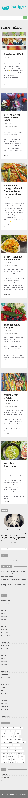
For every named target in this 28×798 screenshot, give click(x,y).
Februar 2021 (4, 607)
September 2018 (5, 645)
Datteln (18, 730)
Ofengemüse (5, 753)
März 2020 (4, 620)
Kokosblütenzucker (6, 745)
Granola (4, 736)
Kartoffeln (17, 742)
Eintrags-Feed (5, 777)
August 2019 (4, 623)
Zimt (23, 762)
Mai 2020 (3, 613)
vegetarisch (4, 762)
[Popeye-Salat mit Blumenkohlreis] (14, 243)
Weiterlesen (7, 84)
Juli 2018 (3, 652)
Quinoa (3, 756)
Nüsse (21, 750)
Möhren (16, 750)
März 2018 (4, 665)
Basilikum (15, 727)
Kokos (23, 742)
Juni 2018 (3, 655)
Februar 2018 (4, 668)
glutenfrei (18, 733)
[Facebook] (11, 560)
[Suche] (25, 549)
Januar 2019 (4, 632)
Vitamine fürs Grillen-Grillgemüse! (11, 397)
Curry (13, 730)
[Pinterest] (14, 560)
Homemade (13, 739)
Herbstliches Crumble (7, 576)
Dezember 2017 (5, 674)
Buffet (7, 730)
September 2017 (5, 684)
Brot (3, 730)
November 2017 (5, 677)
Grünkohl (10, 736)
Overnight (13, 753)
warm (18, 762)
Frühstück (4, 733)
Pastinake (20, 753)
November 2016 (5, 716)
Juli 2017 (3, 690)
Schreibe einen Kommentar (10, 60)
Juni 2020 (4, 610)
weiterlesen (14, 542)
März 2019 (4, 629)
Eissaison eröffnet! (13, 54)
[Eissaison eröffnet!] (14, 41)
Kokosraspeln (5, 748)
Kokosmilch (16, 745)
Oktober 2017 (5, 681)
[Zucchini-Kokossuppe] (14, 450)
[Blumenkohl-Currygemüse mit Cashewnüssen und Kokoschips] (14, 172)
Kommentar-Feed (6, 780)
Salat (16, 756)
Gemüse (11, 733)
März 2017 (4, 703)
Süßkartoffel (21, 759)
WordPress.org (5, 784)
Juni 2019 (3, 626)
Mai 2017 (3, 697)
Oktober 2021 (5, 603)
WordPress (24, 794)
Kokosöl (12, 748)
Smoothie (22, 756)
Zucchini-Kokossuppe (10, 465)
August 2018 (4, 648)
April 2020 (4, 616)
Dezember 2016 (5, 713)
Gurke (16, 736)
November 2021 (5, 600)
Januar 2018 (4, 671)
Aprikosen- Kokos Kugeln (8, 589)
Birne (21, 727)
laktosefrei (19, 748)
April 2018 (4, 661)
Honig (19, 739)
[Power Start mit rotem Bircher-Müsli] (14, 101)
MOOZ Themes (10, 794)
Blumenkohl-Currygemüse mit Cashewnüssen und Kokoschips (13, 189)
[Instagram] (17, 560)
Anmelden (4, 774)
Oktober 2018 (5, 642)
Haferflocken (5, 739)
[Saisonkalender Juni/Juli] (14, 311)
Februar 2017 (4, 706)
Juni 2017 (3, 693)
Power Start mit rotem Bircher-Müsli (12, 117)
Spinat (8, 759)
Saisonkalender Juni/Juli (12, 326)
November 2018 (5, 639)
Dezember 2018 (5, 636)
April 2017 (4, 700)
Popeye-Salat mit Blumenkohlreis (13, 258)
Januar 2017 (4, 710)
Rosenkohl (10, 756)
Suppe (14, 759)
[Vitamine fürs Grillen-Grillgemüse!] (14, 381)
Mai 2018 (3, 658)
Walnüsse (12, 762)
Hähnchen (4, 742)
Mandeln (4, 750)
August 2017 (4, 687)
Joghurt (11, 742)
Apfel (3, 727)
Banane (9, 727)
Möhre (10, 750)
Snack (3, 759)
